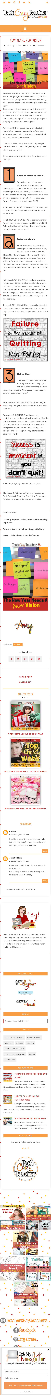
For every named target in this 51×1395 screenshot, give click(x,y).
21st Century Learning (14, 1037)
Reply (45, 851)
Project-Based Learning (15, 1054)
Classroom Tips (33, 1037)
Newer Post (25, 677)
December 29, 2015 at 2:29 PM (19, 835)
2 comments (40, 45)
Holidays (18, 644)
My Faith (30, 1043)
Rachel (12, 831)
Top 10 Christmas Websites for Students (25, 771)
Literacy (19, 1043)
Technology (10, 1060)
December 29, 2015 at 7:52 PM (19, 861)
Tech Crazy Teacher (13, 45)
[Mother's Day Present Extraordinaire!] (25, 790)
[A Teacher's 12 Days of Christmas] (25, 716)
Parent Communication (14, 1049)
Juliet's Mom (15, 858)
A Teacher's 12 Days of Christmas (25, 734)
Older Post (25, 682)
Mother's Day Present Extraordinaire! (25, 808)
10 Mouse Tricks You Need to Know (30, 1118)
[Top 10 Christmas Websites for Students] (25, 753)
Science (32, 1054)
